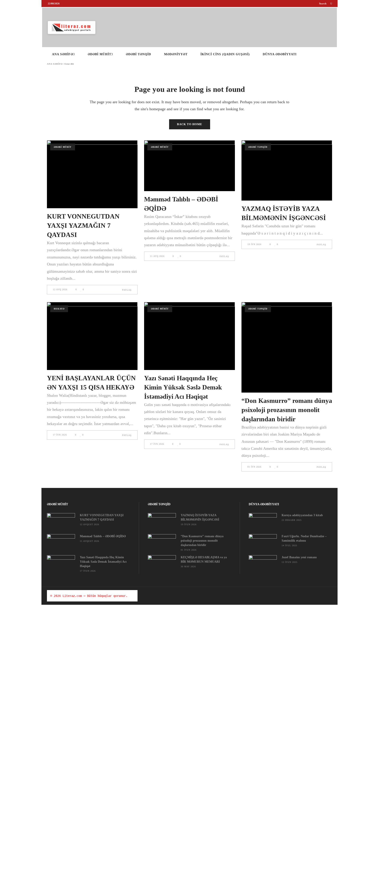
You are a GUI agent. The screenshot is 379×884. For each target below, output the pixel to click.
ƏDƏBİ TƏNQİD (257, 147)
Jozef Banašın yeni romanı (299, 557)
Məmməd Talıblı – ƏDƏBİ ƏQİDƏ (103, 536)
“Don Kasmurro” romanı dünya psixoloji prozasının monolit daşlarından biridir (286, 410)
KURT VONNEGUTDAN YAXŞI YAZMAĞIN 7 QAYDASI (83, 225)
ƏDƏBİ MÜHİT (63, 147)
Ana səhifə (55, 64)
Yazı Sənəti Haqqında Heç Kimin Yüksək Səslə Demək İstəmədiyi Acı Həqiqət (183, 387)
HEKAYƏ (59, 309)
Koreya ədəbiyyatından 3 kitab (302, 515)
